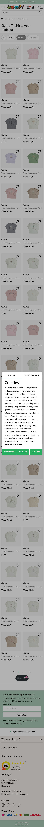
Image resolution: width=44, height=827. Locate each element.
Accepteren (9, 452)
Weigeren (23, 452)
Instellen (36, 452)
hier (32, 432)
